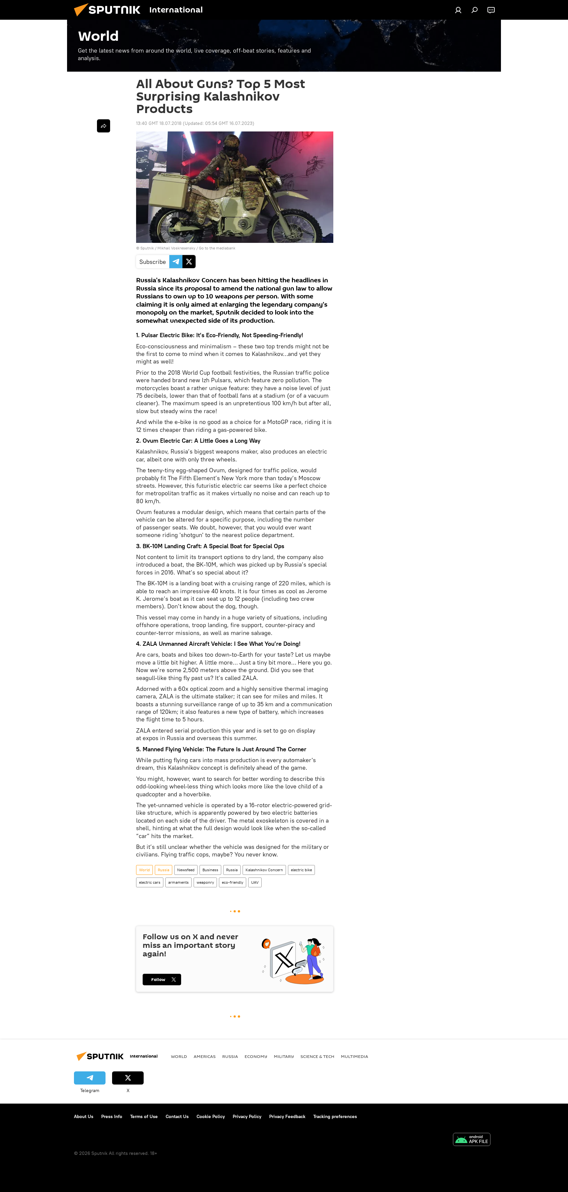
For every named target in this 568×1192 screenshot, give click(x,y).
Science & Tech (317, 1056)
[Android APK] (471, 1140)
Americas (205, 1056)
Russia (163, 869)
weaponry (205, 882)
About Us (83, 1116)
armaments (178, 882)
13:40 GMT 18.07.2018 (158, 123)
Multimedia (354, 1056)
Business (210, 869)
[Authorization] (458, 9)
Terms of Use (144, 1116)
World (144, 869)
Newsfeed (186, 869)
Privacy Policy (247, 1116)
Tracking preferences (335, 1116)
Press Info (111, 1116)
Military (284, 1056)
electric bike (301, 869)
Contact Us (177, 1116)
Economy (256, 1056)
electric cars (149, 882)
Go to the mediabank (217, 247)
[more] (103, 125)
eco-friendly (232, 882)
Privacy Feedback (287, 1116)
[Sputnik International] (109, 18)
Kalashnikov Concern (264, 869)
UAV (255, 882)
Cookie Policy (211, 1116)
